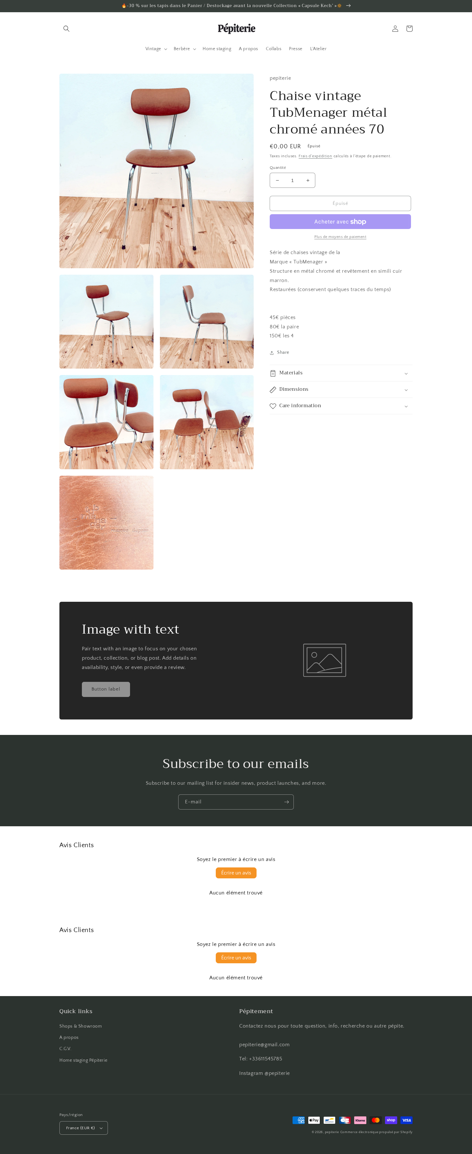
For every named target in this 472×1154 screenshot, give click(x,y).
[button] (66, 29)
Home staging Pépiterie (83, 1060)
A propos (69, 1037)
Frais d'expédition (315, 156)
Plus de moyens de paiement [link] (340, 237)
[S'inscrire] (286, 802)
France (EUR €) (80, 1128)
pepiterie (332, 1132)
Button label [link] (106, 689)
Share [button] (283, 352)
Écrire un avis (236, 873)
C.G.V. (65, 1048)
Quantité (278, 167)
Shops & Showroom (80, 1026)
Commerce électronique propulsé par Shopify (376, 1132)
